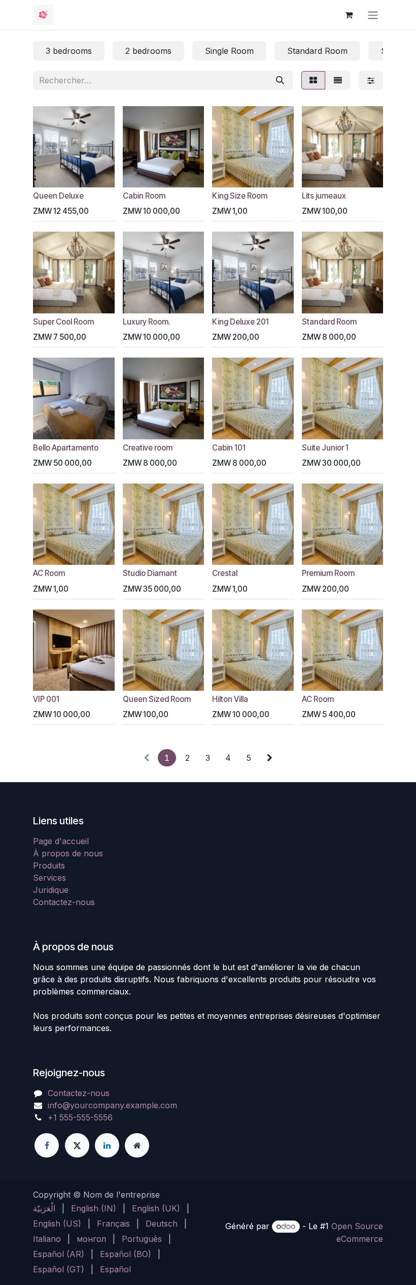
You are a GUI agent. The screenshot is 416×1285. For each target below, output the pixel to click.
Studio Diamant (150, 573)
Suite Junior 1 (325, 448)
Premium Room (328, 573)
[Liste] (338, 80)
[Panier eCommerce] (348, 15)
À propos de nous (68, 853)
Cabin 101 (229, 448)
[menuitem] (44, 1208)
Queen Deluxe (58, 196)
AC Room (49, 573)
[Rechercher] (280, 80)
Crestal (224, 573)
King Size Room (239, 196)
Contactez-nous (64, 902)
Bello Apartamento (65, 448)
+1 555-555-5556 (80, 1117)
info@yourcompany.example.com (112, 1105)
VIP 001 (46, 699)
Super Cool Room (63, 322)
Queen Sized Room (157, 699)
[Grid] (313, 80)
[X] (77, 1145)
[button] (49, 173)
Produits (49, 865)
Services (49, 878)
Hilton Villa (230, 699)
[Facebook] (46, 1145)
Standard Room (329, 322)
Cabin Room (144, 196)
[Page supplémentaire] (137, 1145)
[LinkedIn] (107, 1145)
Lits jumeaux (324, 196)
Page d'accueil (61, 841)
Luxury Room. (146, 322)
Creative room (147, 448)
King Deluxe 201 (240, 322)
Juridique (50, 890)
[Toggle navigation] (373, 14)
